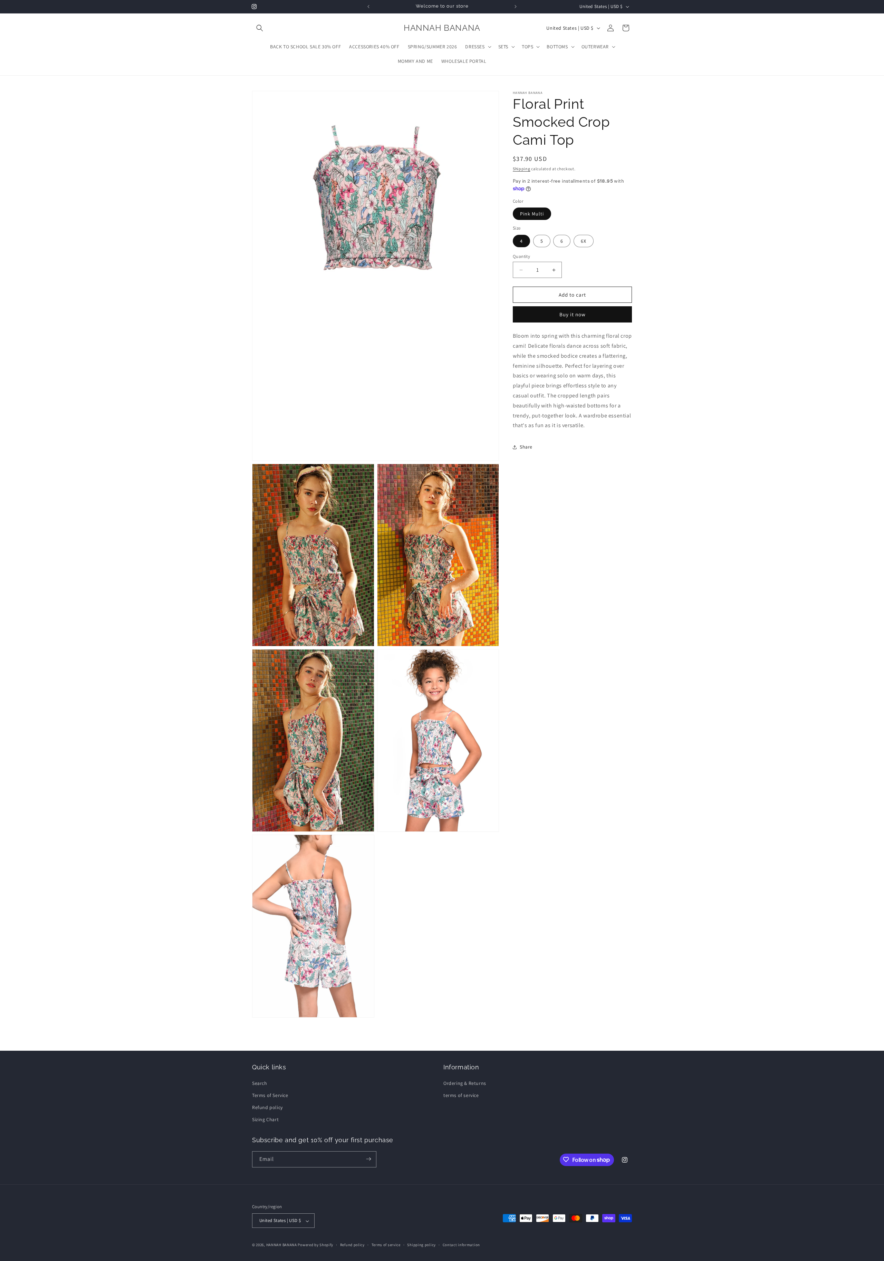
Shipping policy (421, 1244)
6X (583, 241)
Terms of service (386, 1244)
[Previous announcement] (368, 6)
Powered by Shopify (315, 1245)
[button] (259, 28)
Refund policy (267, 1107)
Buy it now (572, 314)
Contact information (461, 1244)
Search (259, 1083)
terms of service (461, 1095)
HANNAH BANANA (281, 1245)
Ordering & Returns (464, 1083)
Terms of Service (270, 1095)
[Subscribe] (368, 1159)
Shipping (521, 168)
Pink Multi (532, 214)
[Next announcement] (515, 6)
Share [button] (526, 447)
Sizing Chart (265, 1119)
